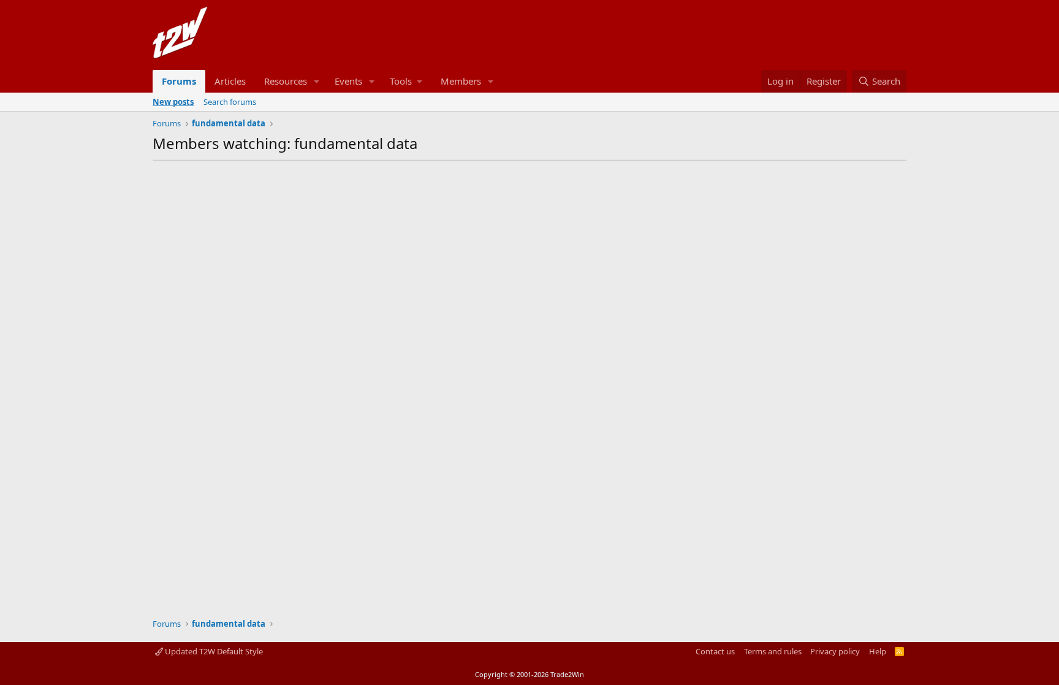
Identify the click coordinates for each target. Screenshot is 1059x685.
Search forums (229, 101)
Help (877, 651)
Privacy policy (835, 651)
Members (461, 81)
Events (348, 81)
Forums (179, 81)
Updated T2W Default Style (213, 651)
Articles (230, 81)
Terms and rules (773, 651)
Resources (285, 81)
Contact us (715, 651)
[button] (316, 81)
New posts (173, 101)
